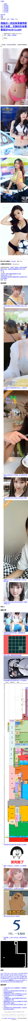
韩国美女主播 (19, 981)
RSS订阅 (3, 14)
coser (12, 973)
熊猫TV (8, 978)
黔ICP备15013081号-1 (12, 1018)
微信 (4, 976)
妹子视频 (6, 10)
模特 (23, 976)
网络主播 (7, 980)
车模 (6, 981)
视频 (4, 981)
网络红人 (12, 980)
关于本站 (22, 1011)
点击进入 (13, 261)
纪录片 (3, 980)
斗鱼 (15, 976)
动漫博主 (25, 973)
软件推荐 (6, 7)
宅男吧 (2, 1)
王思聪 (11, 978)
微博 (6, 976)
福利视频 (21, 978)
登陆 (2, 16)
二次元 (19, 973)
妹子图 (11, 975)
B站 (6, 973)
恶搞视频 (9, 976)
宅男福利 (14, 35)
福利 (18, 978)
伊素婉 (22, 973)
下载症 (9, 35)
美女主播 (17, 980)
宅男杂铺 (6, 8)
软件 (9, 981)
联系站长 (14, 1011)
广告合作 (5, 1011)
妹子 (10, 44)
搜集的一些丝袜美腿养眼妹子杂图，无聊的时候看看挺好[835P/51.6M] (14, 26)
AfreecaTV (3, 973)
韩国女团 (14, 981)
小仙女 (24, 975)
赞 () (2, 270)
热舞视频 (4, 978)
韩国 (11, 981)
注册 (2, 17)
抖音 (12, 976)
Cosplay (15, 973)
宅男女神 (15, 975)
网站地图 (18, 1011)
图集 (2, 975)
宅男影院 (6, 5)
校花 (21, 976)
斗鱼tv (17, 976)
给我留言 (10, 1011)
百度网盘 (15, 978)
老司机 (20, 980)
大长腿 (4, 975)
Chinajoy (8, 973)
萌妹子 (23, 980)
